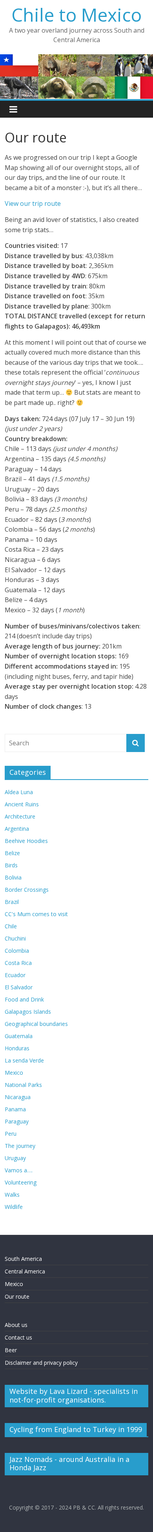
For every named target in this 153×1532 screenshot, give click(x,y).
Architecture (20, 816)
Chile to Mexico (76, 14)
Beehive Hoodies (26, 841)
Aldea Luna (19, 792)
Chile (11, 926)
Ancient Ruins (22, 804)
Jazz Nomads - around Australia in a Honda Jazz (69, 1463)
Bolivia (13, 877)
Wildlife (14, 1206)
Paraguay (17, 1121)
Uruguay (15, 1158)
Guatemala (19, 1036)
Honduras (17, 1048)
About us (16, 1325)
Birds (11, 865)
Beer (11, 1350)
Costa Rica (18, 963)
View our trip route (33, 203)
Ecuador (15, 975)
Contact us (18, 1337)
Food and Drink (24, 999)
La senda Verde (24, 1060)
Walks (12, 1194)
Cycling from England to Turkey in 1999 (75, 1429)
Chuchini (15, 938)
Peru (10, 1133)
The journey (20, 1145)
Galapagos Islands (28, 1011)
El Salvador (19, 987)
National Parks (23, 1084)
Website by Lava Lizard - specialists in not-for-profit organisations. (73, 1395)
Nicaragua (18, 1097)
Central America (25, 1271)
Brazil (12, 902)
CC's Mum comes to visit (36, 914)
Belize (12, 853)
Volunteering (20, 1182)
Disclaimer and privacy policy (41, 1362)
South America (23, 1258)
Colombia (17, 950)
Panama (15, 1109)
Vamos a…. (19, 1170)
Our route (17, 1296)
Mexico (14, 1072)
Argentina (17, 828)
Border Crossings (27, 889)
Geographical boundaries (36, 1023)
